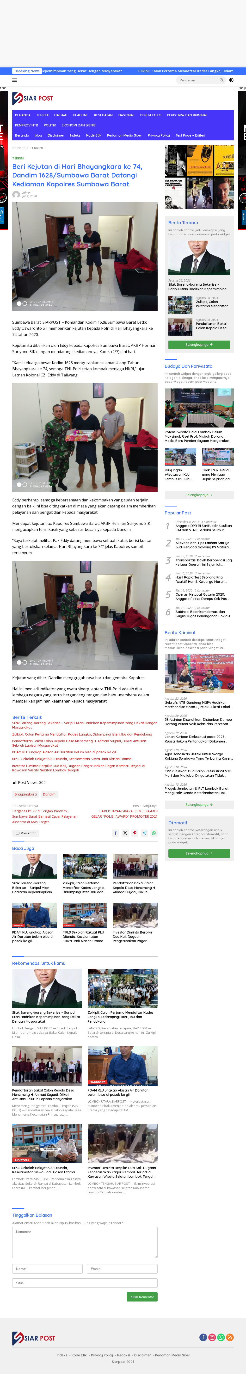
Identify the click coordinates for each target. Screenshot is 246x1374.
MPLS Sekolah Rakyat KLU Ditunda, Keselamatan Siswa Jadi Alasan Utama (71, 759)
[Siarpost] (32, 97)
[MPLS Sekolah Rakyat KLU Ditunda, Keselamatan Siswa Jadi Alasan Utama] (85, 915)
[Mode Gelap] (231, 80)
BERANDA (23, 115)
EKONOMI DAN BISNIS (79, 125)
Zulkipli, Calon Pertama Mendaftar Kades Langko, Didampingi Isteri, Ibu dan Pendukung (160, 71)
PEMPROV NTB (26, 125)
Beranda (22, 135)
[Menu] (15, 80)
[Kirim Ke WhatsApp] (154, 833)
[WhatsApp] (221, 1338)
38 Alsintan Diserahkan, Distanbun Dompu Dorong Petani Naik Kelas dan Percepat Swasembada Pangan (198, 721)
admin (26, 193)
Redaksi (123, 1355)
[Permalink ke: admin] (16, 194)
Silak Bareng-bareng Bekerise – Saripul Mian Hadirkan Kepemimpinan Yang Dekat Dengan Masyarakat (84, 725)
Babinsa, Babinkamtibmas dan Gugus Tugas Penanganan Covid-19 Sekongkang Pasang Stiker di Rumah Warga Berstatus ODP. (204, 614)
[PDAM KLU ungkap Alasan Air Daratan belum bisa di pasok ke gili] (34, 915)
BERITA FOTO (150, 115)
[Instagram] (212, 1338)
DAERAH (60, 115)
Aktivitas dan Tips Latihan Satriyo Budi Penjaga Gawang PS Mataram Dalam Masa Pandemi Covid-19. (204, 545)
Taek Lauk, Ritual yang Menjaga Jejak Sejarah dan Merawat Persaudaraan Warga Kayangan (217, 474)
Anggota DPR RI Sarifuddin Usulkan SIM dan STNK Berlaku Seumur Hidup (204, 528)
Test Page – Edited (190, 135)
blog (38, 135)
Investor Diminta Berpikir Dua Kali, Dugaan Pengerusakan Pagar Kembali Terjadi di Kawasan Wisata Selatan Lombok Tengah (78, 768)
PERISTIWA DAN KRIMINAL (187, 115)
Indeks (75, 135)
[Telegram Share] (144, 833)
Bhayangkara (26, 794)
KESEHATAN (103, 115)
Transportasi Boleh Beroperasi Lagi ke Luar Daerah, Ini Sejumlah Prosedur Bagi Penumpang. (204, 562)
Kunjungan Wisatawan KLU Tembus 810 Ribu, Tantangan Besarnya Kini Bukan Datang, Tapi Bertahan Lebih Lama (178, 474)
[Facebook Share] (115, 833)
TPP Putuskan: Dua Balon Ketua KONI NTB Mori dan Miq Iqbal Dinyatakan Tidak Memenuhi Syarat (198, 773)
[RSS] (230, 1338)
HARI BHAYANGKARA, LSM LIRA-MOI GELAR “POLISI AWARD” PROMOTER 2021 (124, 811)
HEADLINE (80, 115)
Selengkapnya (197, 344)
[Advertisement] (123, 33)
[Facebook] (203, 1338)
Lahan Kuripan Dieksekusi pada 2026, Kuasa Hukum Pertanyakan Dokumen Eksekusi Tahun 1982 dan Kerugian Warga (198, 739)
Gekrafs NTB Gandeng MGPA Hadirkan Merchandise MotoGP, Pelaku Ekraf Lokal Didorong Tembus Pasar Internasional (197, 704)
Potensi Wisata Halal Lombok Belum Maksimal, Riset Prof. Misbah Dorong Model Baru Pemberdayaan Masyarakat (197, 436)
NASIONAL (126, 115)
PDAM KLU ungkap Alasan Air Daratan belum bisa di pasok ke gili (64, 752)
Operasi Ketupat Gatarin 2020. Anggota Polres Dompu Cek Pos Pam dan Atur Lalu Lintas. (201, 596)
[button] (222, 80)
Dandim (49, 794)
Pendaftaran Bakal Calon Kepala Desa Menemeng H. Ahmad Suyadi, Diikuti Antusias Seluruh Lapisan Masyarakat (79, 743)
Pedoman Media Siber (124, 135)
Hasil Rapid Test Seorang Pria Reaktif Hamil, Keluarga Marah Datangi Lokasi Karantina (200, 579)
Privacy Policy (159, 135)
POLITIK (50, 125)
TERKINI (42, 115)
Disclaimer (56, 135)
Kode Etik (93, 135)
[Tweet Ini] (125, 833)
